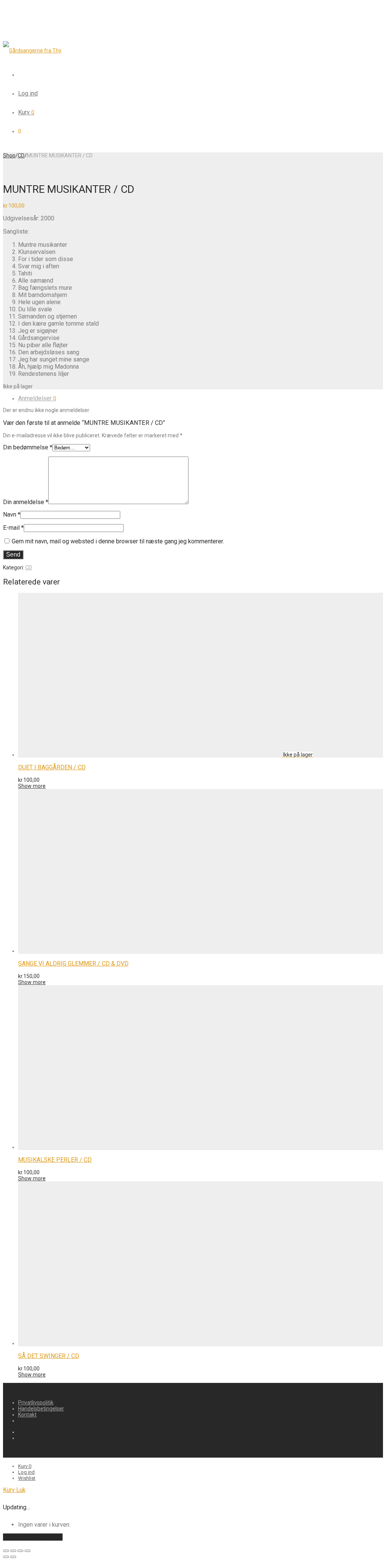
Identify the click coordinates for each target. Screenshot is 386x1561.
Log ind (28, 93)
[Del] (13, 1551)
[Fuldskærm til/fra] (20, 1551)
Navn (11, 514)
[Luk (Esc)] (6, 1551)
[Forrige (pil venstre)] (6, 1557)
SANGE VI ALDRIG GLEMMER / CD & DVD (73, 963)
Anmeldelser (37, 398)
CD (21, 155)
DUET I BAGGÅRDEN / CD (52, 767)
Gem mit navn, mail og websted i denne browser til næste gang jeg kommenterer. (118, 541)
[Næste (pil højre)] (13, 1557)
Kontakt (27, 1415)
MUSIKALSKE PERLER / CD (55, 1159)
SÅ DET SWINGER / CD (48, 1356)
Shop (9, 155)
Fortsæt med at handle (33, 1537)
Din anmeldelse (25, 502)
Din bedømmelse (27, 447)
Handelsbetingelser (41, 1409)
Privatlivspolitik (36, 1403)
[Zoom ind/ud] (28, 1551)
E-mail (13, 527)
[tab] (200, 398)
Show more (32, 786)
